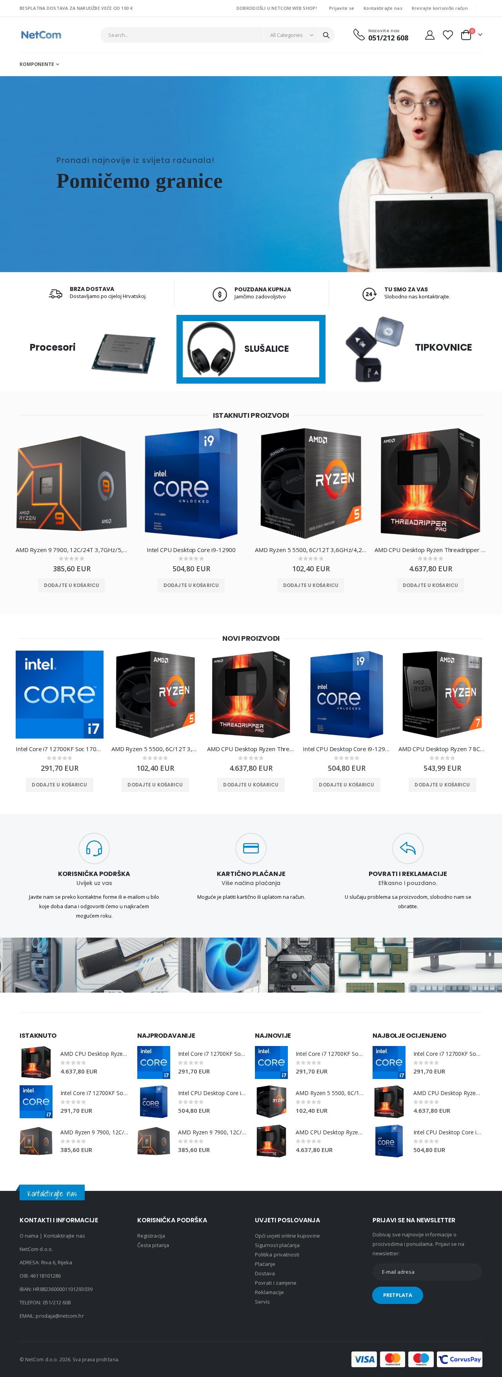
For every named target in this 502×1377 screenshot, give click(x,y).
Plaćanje (265, 1263)
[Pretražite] (326, 35)
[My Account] (429, 35)
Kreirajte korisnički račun (440, 8)
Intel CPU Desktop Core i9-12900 (191, 550)
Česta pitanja (153, 1245)
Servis (262, 1301)
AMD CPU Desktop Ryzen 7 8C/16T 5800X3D (442, 749)
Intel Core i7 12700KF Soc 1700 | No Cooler (60, 749)
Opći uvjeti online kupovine (287, 1235)
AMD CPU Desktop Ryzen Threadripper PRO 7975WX (430, 550)
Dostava (265, 1273)
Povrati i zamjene (275, 1282)
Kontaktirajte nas (383, 8)
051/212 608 (57, 1302)
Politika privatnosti (277, 1254)
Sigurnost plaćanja (277, 1245)
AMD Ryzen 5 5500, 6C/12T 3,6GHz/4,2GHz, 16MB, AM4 (311, 550)
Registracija (151, 1235)
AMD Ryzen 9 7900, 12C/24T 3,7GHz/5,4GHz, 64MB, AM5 (71, 550)
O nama (29, 1235)
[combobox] (217, 35)
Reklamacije (269, 1292)
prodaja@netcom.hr (60, 1315)
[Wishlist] (447, 35)
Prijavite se (341, 8)
